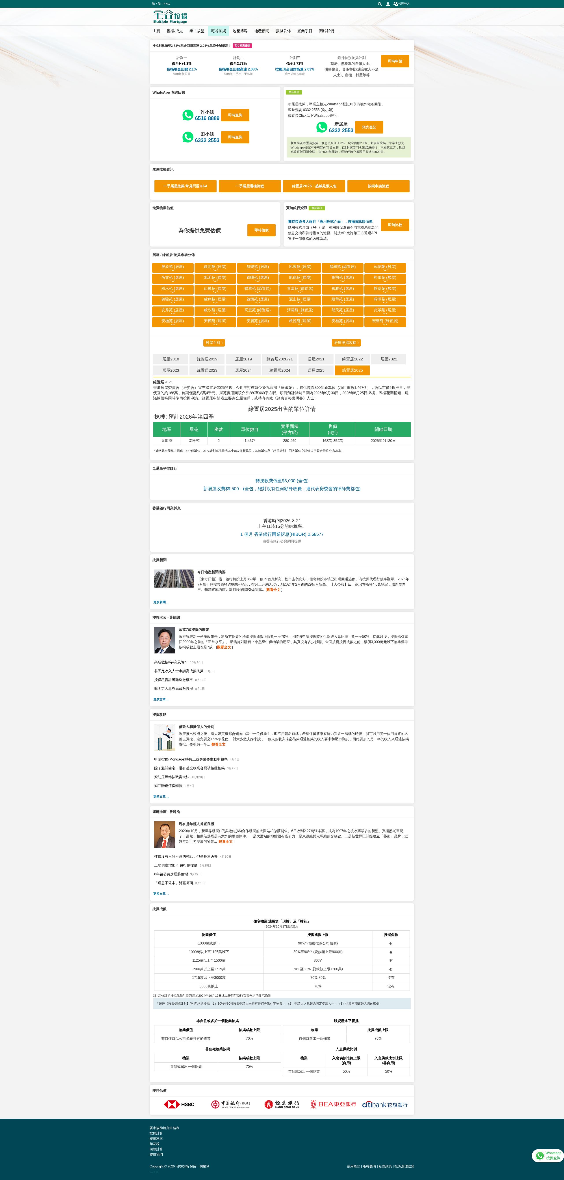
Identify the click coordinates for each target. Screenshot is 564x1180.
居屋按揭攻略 (345, 343)
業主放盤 (196, 31)
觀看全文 (273, 590)
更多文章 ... (161, 699)
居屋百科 (213, 343)
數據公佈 (283, 31)
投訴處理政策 (404, 1166)
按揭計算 (156, 1133)
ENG (166, 4)
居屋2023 (170, 370)
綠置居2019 (207, 359)
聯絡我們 (156, 1154)
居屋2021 (316, 359)
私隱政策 (385, 1166)
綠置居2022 (352, 359)
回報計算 (156, 1149)
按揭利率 (156, 1138)
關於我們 (326, 31)
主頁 (156, 31)
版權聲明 (369, 1166)
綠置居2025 (352, 370)
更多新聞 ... (161, 602)
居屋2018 (170, 359)
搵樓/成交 (175, 31)
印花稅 (155, 1144)
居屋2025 (316, 370)
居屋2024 (243, 370)
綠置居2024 (279, 370)
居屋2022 (388, 359)
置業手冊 (304, 31)
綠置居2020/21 (280, 359)
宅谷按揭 (218, 31)
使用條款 (353, 1166)
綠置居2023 (207, 370)
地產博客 (240, 31)
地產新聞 (261, 31)
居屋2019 (243, 359)
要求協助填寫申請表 (164, 1128)
